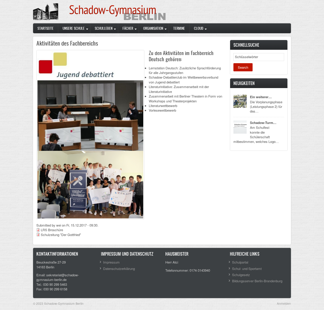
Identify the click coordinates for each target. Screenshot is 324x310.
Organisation (153, 28)
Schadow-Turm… (263, 122)
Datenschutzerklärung (119, 268)
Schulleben (103, 28)
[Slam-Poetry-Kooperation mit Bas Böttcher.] (90, 184)
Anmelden (284, 303)
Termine (179, 28)
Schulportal (240, 262)
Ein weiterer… (261, 96)
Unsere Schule (74, 28)
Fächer (128, 28)
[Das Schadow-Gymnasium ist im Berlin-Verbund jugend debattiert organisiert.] (76, 65)
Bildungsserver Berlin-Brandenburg (257, 281)
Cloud (198, 28)
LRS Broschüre (52, 229)
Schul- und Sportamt (247, 268)
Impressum (111, 262)
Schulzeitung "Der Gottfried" (61, 234)
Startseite (45, 28)
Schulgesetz (241, 274)
